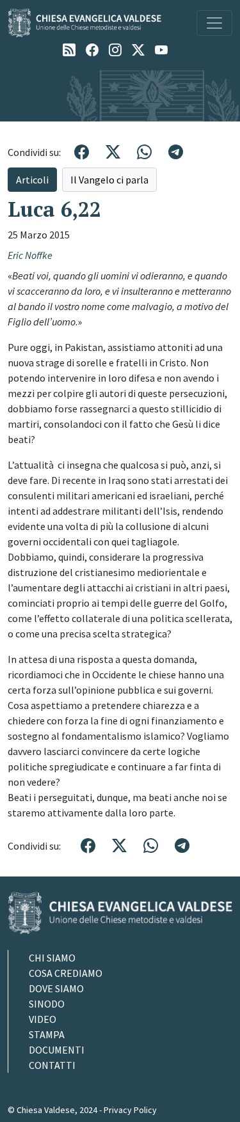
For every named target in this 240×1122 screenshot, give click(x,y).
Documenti (56, 1049)
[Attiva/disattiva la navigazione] (214, 23)
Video (42, 1019)
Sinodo (47, 1003)
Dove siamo (56, 988)
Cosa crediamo (65, 973)
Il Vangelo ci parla (109, 179)
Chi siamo (52, 957)
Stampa (47, 1034)
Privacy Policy (130, 1110)
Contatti (52, 1065)
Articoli (32, 179)
